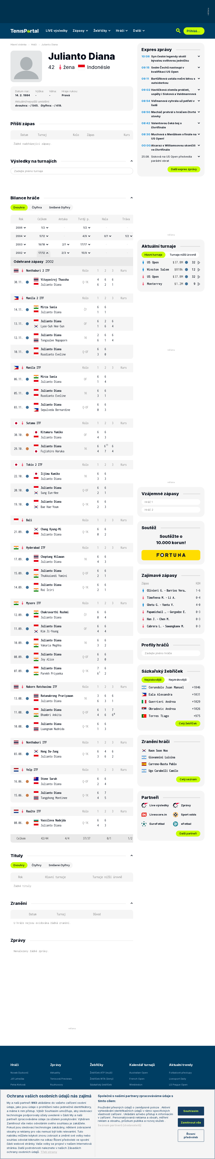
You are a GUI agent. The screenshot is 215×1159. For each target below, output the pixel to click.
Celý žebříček (188, 723)
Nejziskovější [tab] (152, 679)
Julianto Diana (49, 44)
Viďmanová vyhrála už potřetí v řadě (173, 103)
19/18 (41, 244)
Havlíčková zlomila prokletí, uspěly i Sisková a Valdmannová (173, 92)
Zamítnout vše (191, 1122)
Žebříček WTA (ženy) (101, 1078)
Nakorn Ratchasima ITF (41, 686)
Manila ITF (33, 367)
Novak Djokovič (19, 1072)
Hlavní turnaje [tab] (153, 254)
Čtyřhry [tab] (36, 865)
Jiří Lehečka (17, 1078)
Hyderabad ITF (35, 547)
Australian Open (138, 1072)
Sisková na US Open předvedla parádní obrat (171, 158)
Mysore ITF (33, 603)
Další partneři (188, 833)
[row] (71, 228)
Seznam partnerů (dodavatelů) (119, 1125)
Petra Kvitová (17, 1084)
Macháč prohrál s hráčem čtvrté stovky (173, 114)
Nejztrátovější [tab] (178, 679)
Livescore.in (158, 814)
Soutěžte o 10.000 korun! (171, 539)
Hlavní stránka (18, 44)
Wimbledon (135, 1084)
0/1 (106, 236)
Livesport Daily (177, 1078)
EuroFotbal (157, 823)
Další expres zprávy (184, 169)
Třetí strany (49, 1152)
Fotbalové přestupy (180, 1072)
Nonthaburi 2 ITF (38, 270)
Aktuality (55, 1072)
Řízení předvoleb (191, 1135)
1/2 (43, 227)
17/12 (41, 252)
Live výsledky (159, 805)
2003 (19, 244)
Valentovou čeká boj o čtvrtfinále (166, 125)
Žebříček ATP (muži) (101, 1072)
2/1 (64, 244)
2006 (19, 227)
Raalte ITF (33, 811)
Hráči (120, 30)
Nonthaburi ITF (36, 742)
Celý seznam (188, 779)
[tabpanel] (71, 529)
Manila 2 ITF (35, 298)
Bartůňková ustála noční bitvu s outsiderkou (173, 80)
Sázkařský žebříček (101, 1084)
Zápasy (79, 30)
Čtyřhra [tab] (37, 207)
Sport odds (188, 814)
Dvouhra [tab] (19, 207)
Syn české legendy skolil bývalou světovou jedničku (170, 58)
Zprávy (186, 805)
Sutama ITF (33, 423)
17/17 (83, 244)
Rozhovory (56, 1084)
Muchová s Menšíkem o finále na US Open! (174, 136)
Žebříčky (100, 30)
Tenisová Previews (61, 1078)
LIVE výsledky (57, 30)
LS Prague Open (178, 1084)
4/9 (85, 236)
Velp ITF (32, 769)
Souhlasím (190, 1111)
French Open (136, 1078)
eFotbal (186, 823)
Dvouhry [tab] (18, 865)
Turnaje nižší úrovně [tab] (183, 254)
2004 (19, 236)
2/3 (64, 252)
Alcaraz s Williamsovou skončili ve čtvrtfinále (173, 147)
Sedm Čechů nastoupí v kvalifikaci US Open (167, 69)
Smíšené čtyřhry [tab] (59, 207)
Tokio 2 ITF (34, 464)
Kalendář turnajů (142, 1065)
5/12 (42, 236)
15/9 (84, 252)
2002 (19, 252)
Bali (29, 520)
